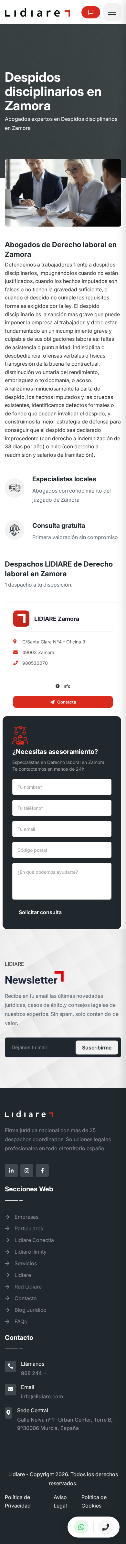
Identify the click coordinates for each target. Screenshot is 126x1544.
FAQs (20, 1321)
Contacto (25, 1298)
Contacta (66, 701)
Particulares (28, 1228)
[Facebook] (42, 1170)
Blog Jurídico (30, 1310)
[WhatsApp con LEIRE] (81, 1527)
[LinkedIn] (11, 1170)
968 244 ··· (34, 1373)
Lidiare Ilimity (30, 1251)
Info (66, 686)
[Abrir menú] (112, 12)
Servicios (25, 1263)
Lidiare (22, 1275)
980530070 (35, 663)
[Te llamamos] (105, 1527)
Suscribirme (96, 1047)
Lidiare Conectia (33, 1240)
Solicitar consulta (40, 912)
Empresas (25, 1217)
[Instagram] (26, 1170)
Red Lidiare (27, 1286)
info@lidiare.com (42, 1396)
